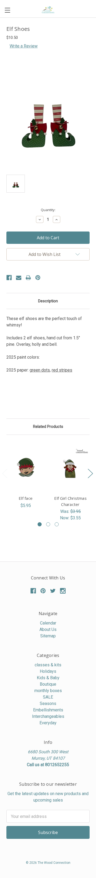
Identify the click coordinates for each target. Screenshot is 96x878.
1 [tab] (40, 524)
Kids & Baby (48, 677)
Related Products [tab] (48, 426)
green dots (40, 370)
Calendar (48, 623)
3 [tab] (57, 524)
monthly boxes (48, 690)
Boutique (48, 684)
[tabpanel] (25, 475)
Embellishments (48, 709)
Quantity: (48, 209)
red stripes (62, 370)
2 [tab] (48, 524)
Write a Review (24, 46)
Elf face (26, 498)
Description (48, 301)
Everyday (48, 722)
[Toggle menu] (7, 10)
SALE (48, 697)
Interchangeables (48, 716)
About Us (48, 629)
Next (90, 473)
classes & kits (48, 664)
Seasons (48, 703)
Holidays (48, 671)
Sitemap (48, 635)
